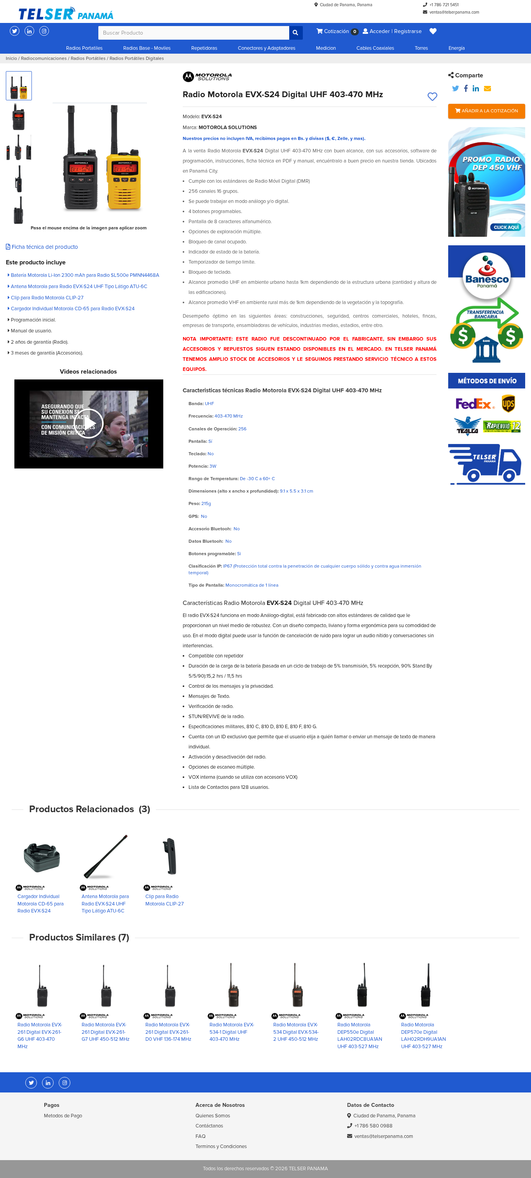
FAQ (201, 1136)
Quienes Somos (213, 1116)
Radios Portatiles (84, 48)
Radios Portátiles (88, 58)
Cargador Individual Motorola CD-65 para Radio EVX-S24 (72, 309)
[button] (433, 31)
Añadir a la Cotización (489, 111)
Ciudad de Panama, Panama (346, 4)
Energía (457, 48)
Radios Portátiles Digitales (137, 58)
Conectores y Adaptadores (266, 48)
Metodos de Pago (63, 1116)
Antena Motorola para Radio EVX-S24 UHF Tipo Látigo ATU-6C (78, 286)
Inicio (11, 58)
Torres (421, 48)
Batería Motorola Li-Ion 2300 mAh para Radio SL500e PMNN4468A (84, 275)
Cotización (339, 31)
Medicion (326, 48)
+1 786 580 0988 (374, 1126)
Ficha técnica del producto (44, 246)
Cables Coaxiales (375, 48)
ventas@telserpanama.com (454, 12)
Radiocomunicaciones (44, 58)
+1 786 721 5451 (444, 4)
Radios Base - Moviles (147, 48)
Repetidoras (204, 48)
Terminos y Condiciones (221, 1146)
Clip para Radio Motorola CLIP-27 (47, 298)
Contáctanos (209, 1126)
